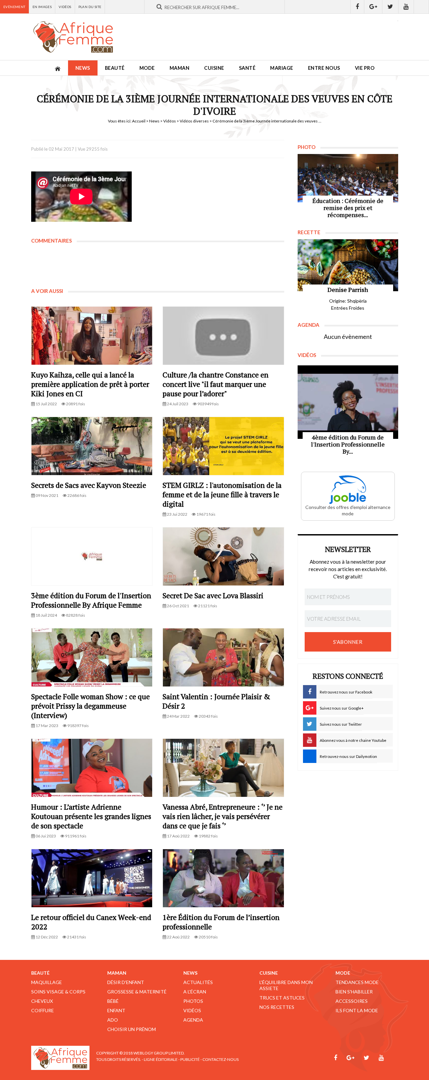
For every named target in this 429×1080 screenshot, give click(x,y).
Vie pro (365, 68)
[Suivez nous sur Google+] (373, 6)
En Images (42, 7)
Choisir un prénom (131, 1029)
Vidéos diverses (194, 120)
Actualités (198, 982)
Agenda (193, 1020)
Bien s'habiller (354, 991)
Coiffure (42, 1010)
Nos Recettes (276, 1007)
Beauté (115, 68)
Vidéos (65, 7)
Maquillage (46, 982)
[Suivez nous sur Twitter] (390, 6)
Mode (147, 68)
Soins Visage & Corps (58, 991)
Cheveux (42, 1001)
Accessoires (351, 1001)
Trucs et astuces (282, 997)
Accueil (138, 120)
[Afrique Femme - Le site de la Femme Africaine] (73, 36)
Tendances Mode (357, 982)
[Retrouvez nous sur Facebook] (357, 6)
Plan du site (90, 7)
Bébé (113, 1001)
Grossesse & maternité (137, 991)
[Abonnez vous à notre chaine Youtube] (406, 6)
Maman (180, 68)
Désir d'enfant (125, 982)
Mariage (281, 68)
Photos (193, 1001)
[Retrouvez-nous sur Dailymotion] (421, 6)
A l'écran (194, 991)
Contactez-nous (220, 1059)
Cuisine (214, 68)
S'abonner (348, 642)
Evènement (14, 7)
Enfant (116, 1010)
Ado (112, 1020)
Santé (247, 68)
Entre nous (324, 68)
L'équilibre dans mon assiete (286, 985)
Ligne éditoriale (161, 1059)
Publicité (190, 1059)
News (82, 68)
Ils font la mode (356, 1010)
